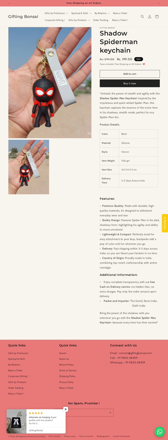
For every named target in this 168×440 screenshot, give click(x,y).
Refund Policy (66, 364)
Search (62, 353)
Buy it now (130, 83)
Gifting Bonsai (22, 436)
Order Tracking (15, 387)
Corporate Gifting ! (18, 376)
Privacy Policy (66, 382)
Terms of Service (68, 370)
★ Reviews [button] (165, 223)
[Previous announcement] (9, 3)
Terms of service (86, 436)
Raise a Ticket (15, 370)
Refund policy (55, 436)
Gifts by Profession (18, 353)
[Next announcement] (158, 3)
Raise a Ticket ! (16, 393)
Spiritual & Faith (16, 358)
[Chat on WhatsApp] (160, 432)
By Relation (14, 364)
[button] (56, 13)
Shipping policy (103, 436)
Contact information (121, 436)
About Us (64, 358)
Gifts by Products (17, 382)
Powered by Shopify (37, 436)
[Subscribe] (109, 412)
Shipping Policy (67, 376)
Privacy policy (70, 436)
